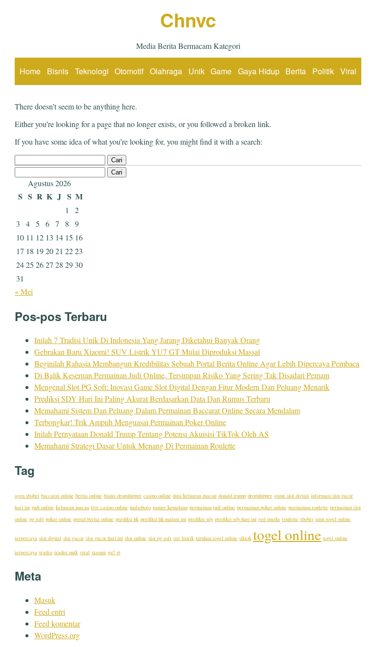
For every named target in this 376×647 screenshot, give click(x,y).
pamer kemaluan (170, 507)
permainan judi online (212, 507)
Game (221, 71)
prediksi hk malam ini (163, 519)
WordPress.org (57, 635)
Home (30, 71)
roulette (290, 519)
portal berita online (93, 519)
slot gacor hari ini (104, 538)
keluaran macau (72, 507)
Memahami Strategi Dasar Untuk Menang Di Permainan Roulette (134, 445)
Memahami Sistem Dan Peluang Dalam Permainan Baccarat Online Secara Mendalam (167, 410)
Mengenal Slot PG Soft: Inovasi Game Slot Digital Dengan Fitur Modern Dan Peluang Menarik (181, 387)
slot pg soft (159, 538)
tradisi (45, 552)
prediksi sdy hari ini (236, 519)
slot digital (50, 538)
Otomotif (129, 71)
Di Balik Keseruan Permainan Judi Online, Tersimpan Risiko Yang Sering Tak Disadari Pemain (181, 375)
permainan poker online (261, 507)
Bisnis (58, 71)
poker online (58, 519)
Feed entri (49, 611)
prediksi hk (127, 519)
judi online (43, 507)
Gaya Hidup (259, 71)
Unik (196, 71)
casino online (157, 495)
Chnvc (188, 19)
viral (85, 552)
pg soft (36, 519)
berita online (88, 495)
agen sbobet (27, 495)
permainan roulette (308, 507)
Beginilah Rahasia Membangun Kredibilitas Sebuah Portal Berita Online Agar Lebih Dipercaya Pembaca (196, 363)
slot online (135, 538)
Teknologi (92, 71)
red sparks (269, 519)
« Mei (24, 291)
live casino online (109, 507)
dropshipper (260, 495)
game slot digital (291, 495)
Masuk (44, 600)
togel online (287, 534)
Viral (348, 71)
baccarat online (57, 495)
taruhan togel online (216, 538)
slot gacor (73, 538)
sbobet (306, 519)
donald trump (232, 495)
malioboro (140, 507)
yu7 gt (114, 552)
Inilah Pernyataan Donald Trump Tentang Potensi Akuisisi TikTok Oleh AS (151, 434)
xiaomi (99, 552)
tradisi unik (66, 552)
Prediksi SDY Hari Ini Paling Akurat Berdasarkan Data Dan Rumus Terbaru (152, 398)
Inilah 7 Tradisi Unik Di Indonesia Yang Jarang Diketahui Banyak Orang (147, 340)
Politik (323, 71)
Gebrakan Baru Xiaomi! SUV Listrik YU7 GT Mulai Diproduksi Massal (147, 351)
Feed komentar (57, 623)
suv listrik (183, 538)
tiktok (245, 538)
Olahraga (166, 71)
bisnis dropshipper (122, 495)
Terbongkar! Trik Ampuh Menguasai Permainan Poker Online (130, 422)
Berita (295, 71)
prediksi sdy (200, 519)
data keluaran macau (194, 495)
